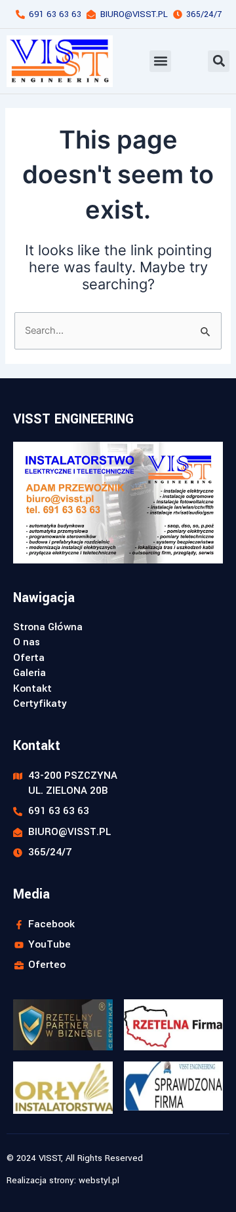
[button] (160, 61)
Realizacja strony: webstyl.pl (63, 1180)
